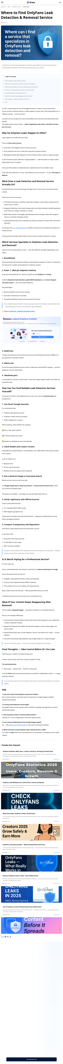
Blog (9, 7)
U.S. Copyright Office (19, 228)
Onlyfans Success (16, 7)
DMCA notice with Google (18, 725)
